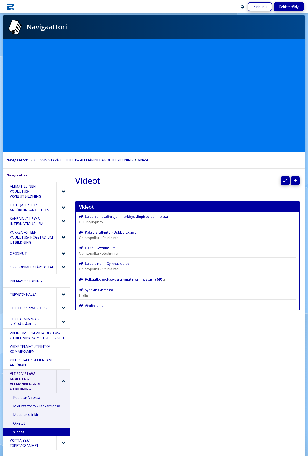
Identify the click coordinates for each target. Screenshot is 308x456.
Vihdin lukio (94, 305)
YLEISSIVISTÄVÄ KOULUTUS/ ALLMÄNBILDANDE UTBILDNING (83, 160)
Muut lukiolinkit (25, 414)
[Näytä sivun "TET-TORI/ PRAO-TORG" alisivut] (63, 308)
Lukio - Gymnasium (100, 248)
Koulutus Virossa (26, 397)
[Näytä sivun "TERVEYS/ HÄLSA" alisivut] (63, 294)
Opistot (19, 423)
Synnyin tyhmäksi (99, 289)
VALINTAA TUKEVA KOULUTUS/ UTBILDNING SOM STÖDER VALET (37, 335)
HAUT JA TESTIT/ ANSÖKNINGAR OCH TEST (30, 207)
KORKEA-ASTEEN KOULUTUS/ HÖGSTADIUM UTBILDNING (31, 237)
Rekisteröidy (289, 6)
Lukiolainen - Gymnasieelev (107, 263)
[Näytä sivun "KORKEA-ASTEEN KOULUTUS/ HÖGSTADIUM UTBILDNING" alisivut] (63, 237)
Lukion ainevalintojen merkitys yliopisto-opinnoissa (126, 216)
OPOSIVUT (18, 253)
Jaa (295, 180)
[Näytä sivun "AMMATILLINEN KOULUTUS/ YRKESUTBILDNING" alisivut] (63, 191)
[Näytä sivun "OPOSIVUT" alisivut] (63, 253)
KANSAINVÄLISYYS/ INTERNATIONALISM (26, 221)
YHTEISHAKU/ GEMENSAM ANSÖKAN (31, 362)
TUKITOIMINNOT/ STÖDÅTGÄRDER (24, 322)
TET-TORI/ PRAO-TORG (28, 308)
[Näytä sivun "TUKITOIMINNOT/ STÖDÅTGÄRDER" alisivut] (63, 321)
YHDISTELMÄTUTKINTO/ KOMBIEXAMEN (30, 349)
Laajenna (289, 180)
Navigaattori (17, 160)
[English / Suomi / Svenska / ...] (242, 7)
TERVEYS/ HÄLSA (23, 294)
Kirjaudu (260, 6)
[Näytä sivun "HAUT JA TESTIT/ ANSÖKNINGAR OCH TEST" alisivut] (63, 207)
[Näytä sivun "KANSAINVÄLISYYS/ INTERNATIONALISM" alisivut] (63, 221)
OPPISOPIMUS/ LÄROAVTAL (32, 267)
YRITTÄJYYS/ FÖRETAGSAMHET (24, 443)
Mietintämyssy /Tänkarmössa (36, 406)
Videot (143, 160)
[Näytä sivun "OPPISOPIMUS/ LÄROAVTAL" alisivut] (63, 267)
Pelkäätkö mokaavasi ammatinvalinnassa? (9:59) (123, 279)
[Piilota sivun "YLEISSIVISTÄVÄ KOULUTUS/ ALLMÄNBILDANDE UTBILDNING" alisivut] (63, 381)
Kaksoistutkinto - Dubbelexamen (111, 232)
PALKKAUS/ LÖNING (26, 280)
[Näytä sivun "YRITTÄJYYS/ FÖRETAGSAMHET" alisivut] (63, 443)
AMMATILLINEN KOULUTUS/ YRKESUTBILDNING (25, 191)
